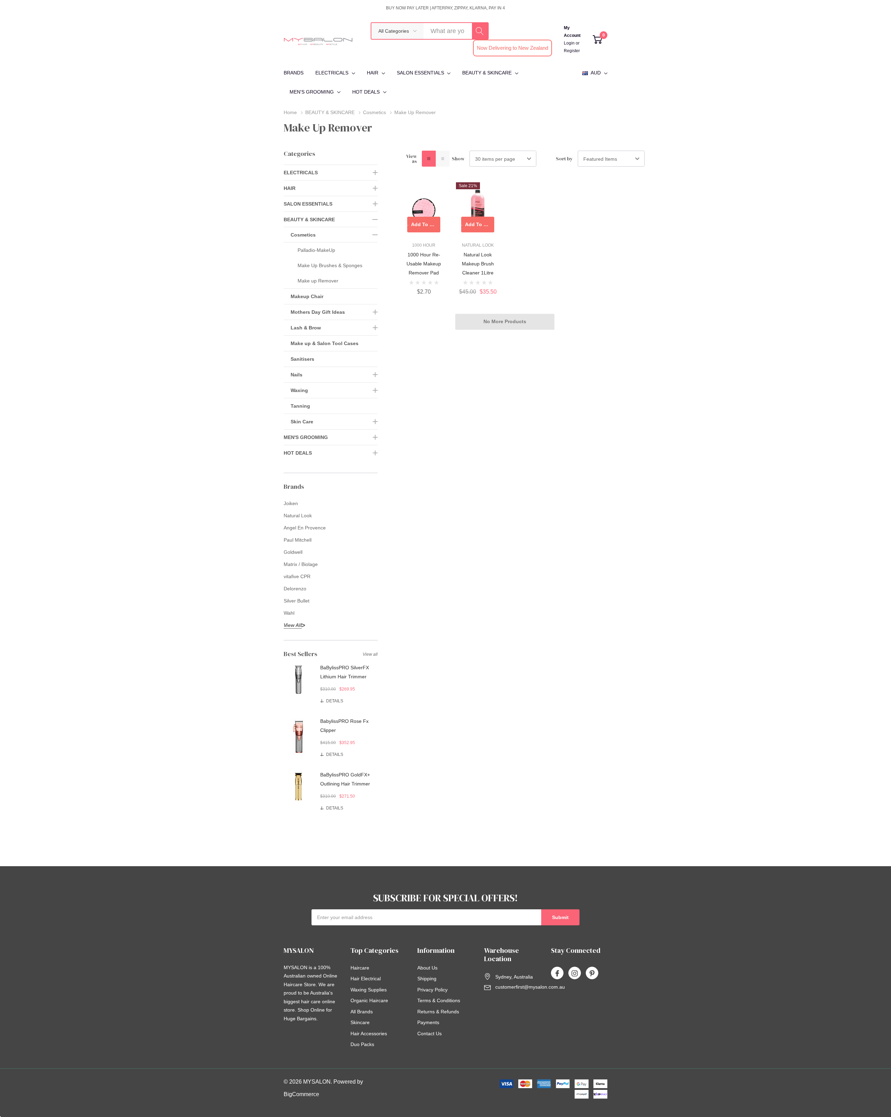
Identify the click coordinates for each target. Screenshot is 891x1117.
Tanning (300, 406)
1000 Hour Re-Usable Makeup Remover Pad (424, 264)
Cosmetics (303, 235)
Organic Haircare (369, 1000)
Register (572, 50)
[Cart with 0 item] (597, 39)
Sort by (564, 158)
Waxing (299, 390)
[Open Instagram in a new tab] (575, 973)
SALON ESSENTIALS (420, 72)
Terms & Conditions (438, 1000)
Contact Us (429, 1033)
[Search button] (480, 31)
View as (411, 158)
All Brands (361, 1011)
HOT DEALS (366, 92)
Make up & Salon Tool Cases (324, 343)
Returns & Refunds (438, 1011)
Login (570, 43)
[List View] (443, 159)
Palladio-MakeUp (316, 250)
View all (370, 654)
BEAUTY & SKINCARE (487, 72)
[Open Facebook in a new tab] (557, 973)
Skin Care (302, 421)
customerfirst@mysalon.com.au (530, 987)
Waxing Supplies (368, 989)
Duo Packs (362, 1044)
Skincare (360, 1022)
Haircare (359, 968)
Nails (296, 374)
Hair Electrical (365, 978)
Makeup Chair (307, 296)
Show (458, 158)
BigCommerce (301, 1094)
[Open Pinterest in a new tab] (592, 973)
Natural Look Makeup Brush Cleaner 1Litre (478, 264)
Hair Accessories (368, 1033)
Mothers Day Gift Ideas (318, 312)
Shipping (426, 978)
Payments (428, 1022)
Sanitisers (302, 359)
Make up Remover (318, 281)
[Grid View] (429, 159)
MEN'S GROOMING (312, 92)
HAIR (372, 72)
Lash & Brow (306, 327)
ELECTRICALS (331, 72)
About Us (427, 968)
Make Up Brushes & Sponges (330, 265)
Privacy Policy (432, 989)
